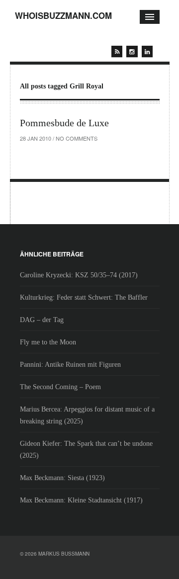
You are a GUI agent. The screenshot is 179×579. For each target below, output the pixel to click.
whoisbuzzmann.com (63, 15)
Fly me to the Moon (48, 342)
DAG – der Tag (42, 320)
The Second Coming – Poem (60, 387)
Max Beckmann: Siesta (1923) (62, 478)
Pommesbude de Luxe (64, 122)
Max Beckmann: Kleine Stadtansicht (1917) (81, 500)
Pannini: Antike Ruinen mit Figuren (70, 364)
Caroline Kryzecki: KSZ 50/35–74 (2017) (79, 275)
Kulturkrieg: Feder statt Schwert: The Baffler (84, 297)
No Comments (76, 138)
